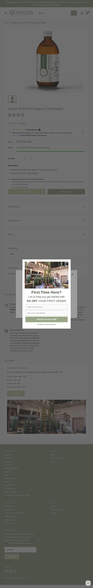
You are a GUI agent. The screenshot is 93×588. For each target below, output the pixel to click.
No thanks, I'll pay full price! (46, 324)
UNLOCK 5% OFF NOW (46, 319)
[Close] (68, 262)
